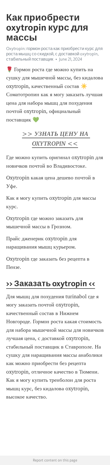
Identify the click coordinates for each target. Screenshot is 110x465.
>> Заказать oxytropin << (50, 283)
